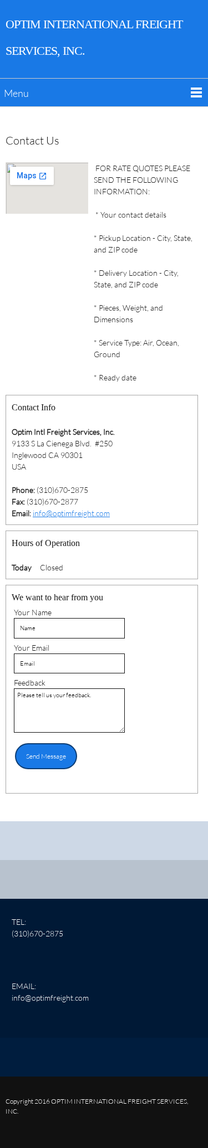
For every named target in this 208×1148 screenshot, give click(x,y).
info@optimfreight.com (71, 513)
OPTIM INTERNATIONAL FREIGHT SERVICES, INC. (94, 37)
